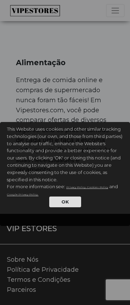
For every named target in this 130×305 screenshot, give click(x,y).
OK (65, 201)
